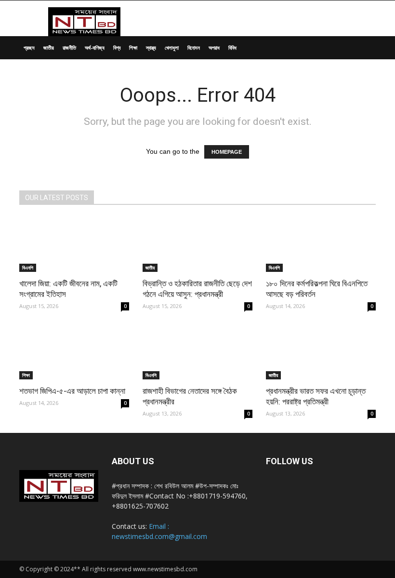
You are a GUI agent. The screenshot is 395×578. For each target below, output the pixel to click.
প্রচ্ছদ (29, 47)
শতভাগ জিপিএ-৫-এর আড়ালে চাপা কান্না (72, 391)
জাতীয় (48, 47)
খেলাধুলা (172, 47)
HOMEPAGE (226, 152)
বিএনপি (27, 267)
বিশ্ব (116, 47)
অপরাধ (214, 47)
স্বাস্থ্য (151, 47)
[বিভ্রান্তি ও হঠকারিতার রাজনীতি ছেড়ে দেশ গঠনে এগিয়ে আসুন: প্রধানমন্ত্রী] (197, 244)
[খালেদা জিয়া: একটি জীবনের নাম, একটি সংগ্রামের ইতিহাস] (74, 244)
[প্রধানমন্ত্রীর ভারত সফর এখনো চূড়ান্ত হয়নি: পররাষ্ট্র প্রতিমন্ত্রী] (321, 352)
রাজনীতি (69, 47)
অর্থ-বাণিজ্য (95, 47)
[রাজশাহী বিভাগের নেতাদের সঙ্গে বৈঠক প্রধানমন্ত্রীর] (197, 352)
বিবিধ (232, 47)
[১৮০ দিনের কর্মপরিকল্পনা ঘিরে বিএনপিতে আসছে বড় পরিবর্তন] (321, 244)
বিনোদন (193, 47)
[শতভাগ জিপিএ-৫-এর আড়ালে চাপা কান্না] (74, 352)
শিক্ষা (133, 47)
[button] (364, 48)
